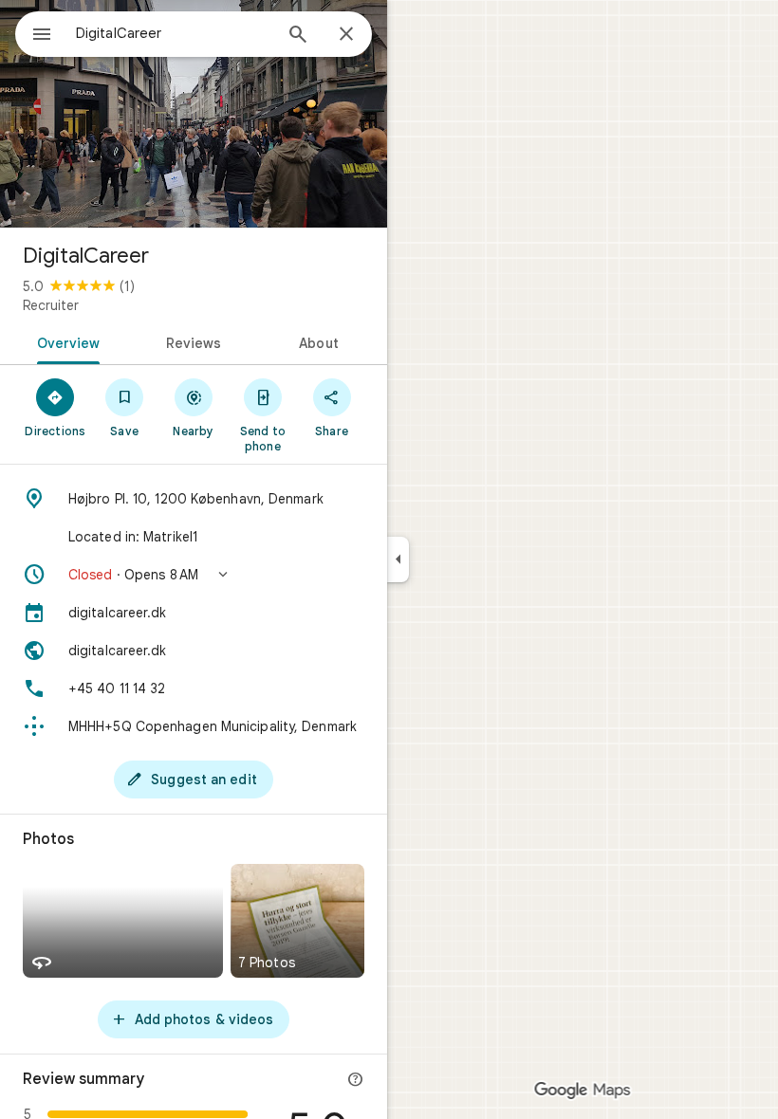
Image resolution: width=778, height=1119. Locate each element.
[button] (193, 575)
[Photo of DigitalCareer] (193, 114)
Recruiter (51, 305)
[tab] (65, 341)
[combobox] (173, 33)
